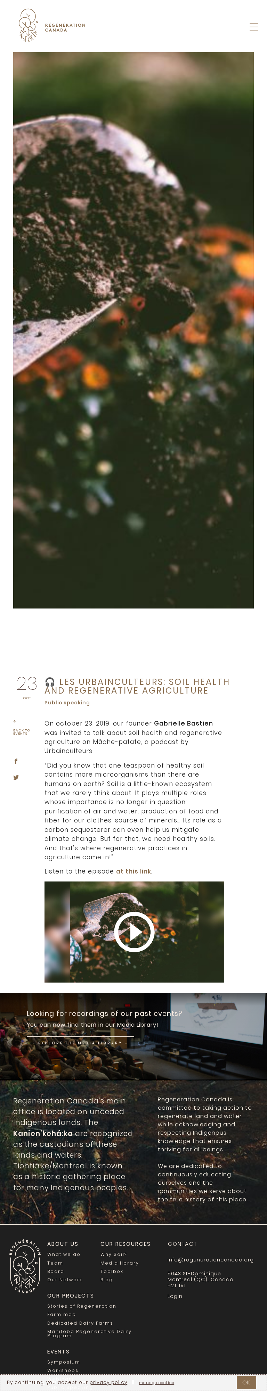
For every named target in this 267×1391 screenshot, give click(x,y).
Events (58, 1351)
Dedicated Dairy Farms (80, 1323)
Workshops (63, 1370)
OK (246, 1382)
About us (63, 1244)
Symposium (63, 1362)
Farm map (61, 1314)
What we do (64, 1254)
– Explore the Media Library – (80, 1043)
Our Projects (70, 1295)
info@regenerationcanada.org (209, 1259)
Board (55, 1271)
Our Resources (125, 1244)
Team (55, 1263)
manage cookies (156, 1383)
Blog (106, 1280)
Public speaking (67, 702)
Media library (119, 1263)
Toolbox (111, 1271)
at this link (133, 871)
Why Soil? (113, 1254)
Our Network (64, 1280)
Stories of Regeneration (81, 1306)
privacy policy (108, 1382)
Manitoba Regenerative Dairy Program (89, 1333)
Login (252, 45)
